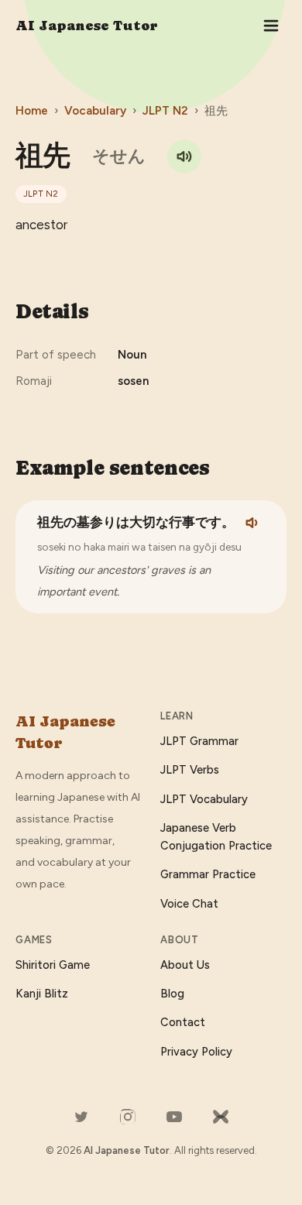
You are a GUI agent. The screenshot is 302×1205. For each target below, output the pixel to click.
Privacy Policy (196, 1052)
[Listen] (253, 522)
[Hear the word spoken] (184, 156)
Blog (172, 994)
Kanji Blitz (41, 994)
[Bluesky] (220, 1116)
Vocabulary (95, 111)
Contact (182, 1022)
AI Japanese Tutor (86, 25)
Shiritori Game (52, 965)
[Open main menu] (271, 25)
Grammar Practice (208, 874)
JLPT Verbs (189, 770)
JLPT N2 (165, 111)
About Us (185, 965)
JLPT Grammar (199, 741)
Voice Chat (189, 904)
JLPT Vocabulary (204, 799)
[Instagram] (127, 1116)
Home (31, 111)
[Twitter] (81, 1116)
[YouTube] (174, 1116)
